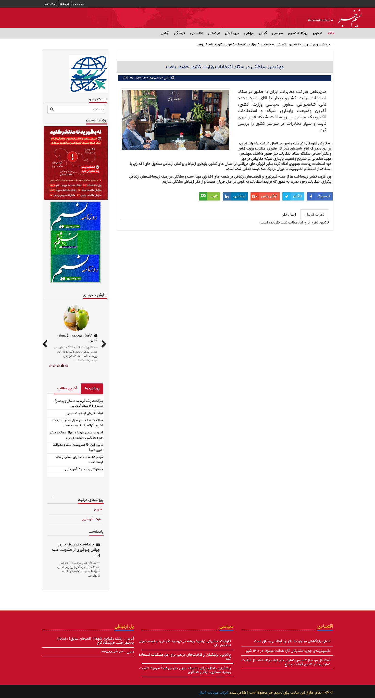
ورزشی (249, 33)
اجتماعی (214, 33)
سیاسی (277, 33)
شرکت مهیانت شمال (214, 692)
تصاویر (317, 33)
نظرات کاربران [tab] (314, 214)
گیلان (263, 33)
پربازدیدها (92, 388)
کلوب (214, 196)
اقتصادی (196, 33)
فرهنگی (179, 33)
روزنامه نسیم (297, 33)
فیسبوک (324, 196)
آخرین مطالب (67, 388)
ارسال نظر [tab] (289, 214)
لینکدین (239, 196)
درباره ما (64, 4)
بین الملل (232, 33)
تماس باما (78, 4)
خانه (331, 33)
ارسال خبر (51, 4)
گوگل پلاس (269, 196)
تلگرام (297, 196)
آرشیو (165, 33)
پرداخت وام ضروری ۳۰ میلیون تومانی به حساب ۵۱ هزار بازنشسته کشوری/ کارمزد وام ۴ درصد (263, 44)
